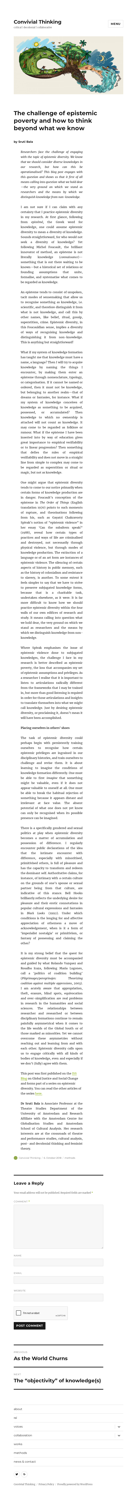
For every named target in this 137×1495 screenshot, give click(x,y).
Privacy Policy (46, 1484)
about (18, 1409)
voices (18, 1426)
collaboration (23, 1435)
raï (15, 1418)
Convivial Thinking (38, 22)
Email (18, 1273)
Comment (22, 1201)
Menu (116, 24)
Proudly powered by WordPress (75, 1484)
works (18, 1444)
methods (70, 1157)
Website (20, 1290)
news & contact (25, 1461)
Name (18, 1255)
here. (38, 1093)
